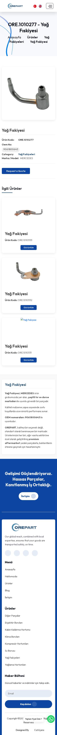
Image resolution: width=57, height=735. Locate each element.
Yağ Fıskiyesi (39, 42)
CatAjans (39, 729)
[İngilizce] (40, 6)
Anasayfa (14, 37)
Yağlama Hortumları (15, 664)
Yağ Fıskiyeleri (26, 154)
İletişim (25, 496)
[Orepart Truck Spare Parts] (15, 5)
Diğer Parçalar (12, 615)
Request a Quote (15, 170)
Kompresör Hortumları (16, 643)
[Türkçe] (34, 6)
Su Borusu (10, 650)
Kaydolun (25, 704)
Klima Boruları (12, 636)
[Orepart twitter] (35, 553)
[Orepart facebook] (17, 553)
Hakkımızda (11, 576)
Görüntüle (29, 247)
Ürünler (32, 37)
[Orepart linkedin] (26, 553)
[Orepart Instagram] (8, 553)
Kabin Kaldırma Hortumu (17, 629)
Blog (7, 590)
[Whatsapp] (51, 719)
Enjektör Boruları (13, 622)
